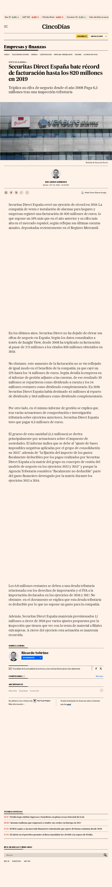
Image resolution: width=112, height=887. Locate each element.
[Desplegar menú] (6, 27)
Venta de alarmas (17, 62)
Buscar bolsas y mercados (18, 847)
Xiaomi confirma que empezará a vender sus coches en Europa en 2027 (45, 823)
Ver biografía (29, 658)
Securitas (13, 691)
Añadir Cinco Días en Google (95, 193)
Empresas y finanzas (25, 47)
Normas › (100, 676)
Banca (7, 55)
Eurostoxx (16, 861)
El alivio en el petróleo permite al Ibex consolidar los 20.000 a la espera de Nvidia (51, 834)
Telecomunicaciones (20, 55)
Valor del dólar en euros (99, 17)
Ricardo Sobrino (56, 182)
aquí (69, 704)
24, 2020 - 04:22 (59, 185)
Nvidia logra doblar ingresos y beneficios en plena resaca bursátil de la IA (47, 817)
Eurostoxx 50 (72, 17)
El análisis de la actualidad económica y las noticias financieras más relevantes (46, 669)
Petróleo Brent (48, 17)
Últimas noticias (91, 55)
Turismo (78, 55)
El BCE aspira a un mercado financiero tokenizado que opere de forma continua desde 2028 (56, 829)
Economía (34, 691)
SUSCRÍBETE (82, 36)
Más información (16, 704)
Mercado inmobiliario (63, 55)
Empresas (23, 691)
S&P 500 (26, 17)
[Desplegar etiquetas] (102, 690)
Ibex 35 (8, 17)
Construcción (46, 55)
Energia (34, 55)
